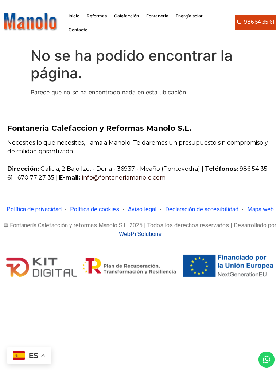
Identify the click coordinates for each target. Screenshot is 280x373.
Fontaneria (157, 16)
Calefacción (126, 16)
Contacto (78, 29)
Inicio (74, 16)
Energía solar (189, 16)
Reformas (97, 16)
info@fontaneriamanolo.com (124, 177)
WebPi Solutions (140, 234)
